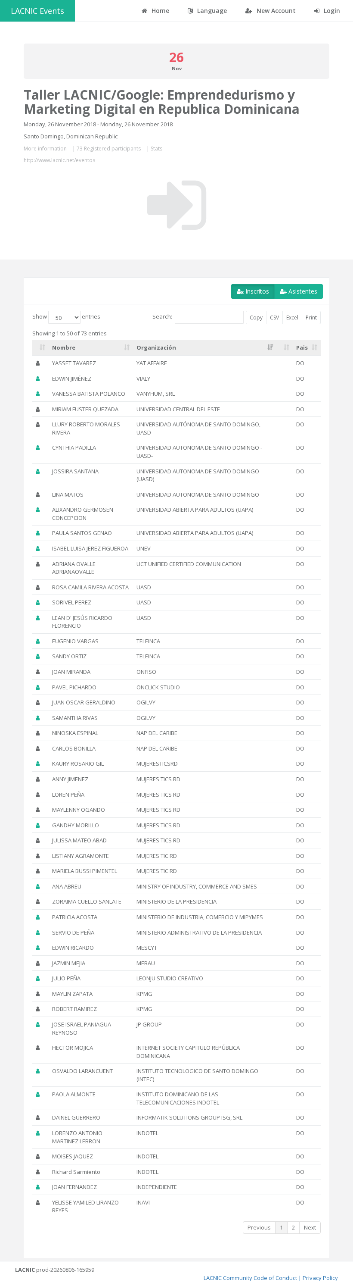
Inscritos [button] (256, 291)
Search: (162, 316)
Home (159, 10)
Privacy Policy (320, 1278)
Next (310, 1227)
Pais (302, 347)
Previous (259, 1227)
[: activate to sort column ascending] (40, 348)
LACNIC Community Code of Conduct (250, 1278)
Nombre (63, 347)
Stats (156, 148)
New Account (275, 10)
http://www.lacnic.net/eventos (59, 160)
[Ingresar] (176, 205)
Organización (156, 347)
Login (331, 10)
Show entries (66, 316)
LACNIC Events (37, 11)
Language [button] (211, 10)
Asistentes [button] (302, 291)
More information (45, 148)
